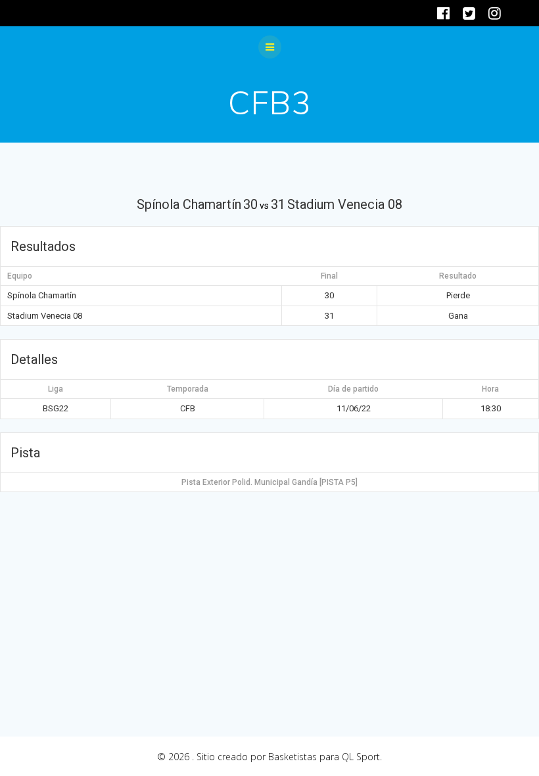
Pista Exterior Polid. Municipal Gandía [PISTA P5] (269, 482)
